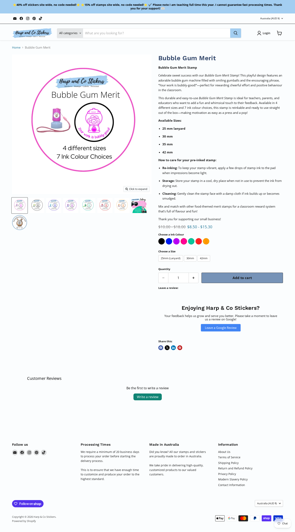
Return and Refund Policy (235, 468)
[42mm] (204, 262)
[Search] (235, 33)
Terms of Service (229, 457)
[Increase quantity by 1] (194, 278)
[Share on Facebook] (160, 347)
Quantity (164, 269)
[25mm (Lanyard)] (171, 262)
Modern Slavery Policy (233, 479)
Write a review (147, 397)
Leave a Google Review (221, 328)
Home (16, 47)
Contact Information (231, 485)
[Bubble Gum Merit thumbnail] (19, 205)
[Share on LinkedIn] (173, 347)
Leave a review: (168, 287)
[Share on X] (167, 347)
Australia (270, 18)
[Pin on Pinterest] (179, 347)
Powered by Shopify (24, 521)
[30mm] (191, 262)
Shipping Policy (228, 463)
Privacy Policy (227, 474)
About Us (224, 452)
